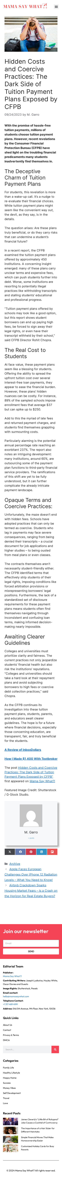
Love (5, 1103)
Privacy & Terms (11, 1035)
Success (7, 1082)
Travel (6, 1098)
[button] (56, 6)
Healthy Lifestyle (11, 1072)
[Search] (55, 1049)
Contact (7, 1030)
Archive (14, 864)
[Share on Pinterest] (31, 852)
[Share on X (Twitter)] (10, 852)
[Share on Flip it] (52, 852)
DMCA (6, 1040)
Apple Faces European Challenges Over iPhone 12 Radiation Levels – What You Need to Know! (31, 874)
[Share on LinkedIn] (41, 852)
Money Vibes (9, 1088)
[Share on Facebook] (20, 852)
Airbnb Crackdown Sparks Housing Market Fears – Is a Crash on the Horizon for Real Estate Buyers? (31, 890)
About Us (7, 1024)
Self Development (12, 1093)
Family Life (8, 1067)
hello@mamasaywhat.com (16, 996)
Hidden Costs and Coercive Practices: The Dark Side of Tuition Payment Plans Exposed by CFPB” (31, 772)
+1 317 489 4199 (10, 1004)
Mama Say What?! (42, 781)
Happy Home (9, 1077)
